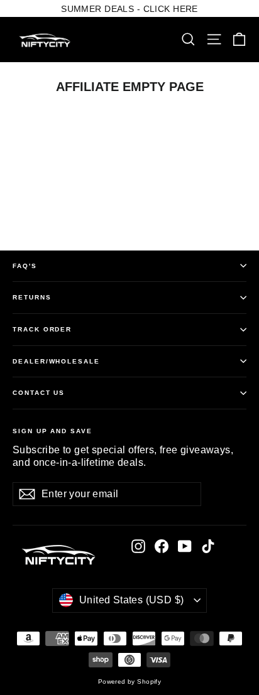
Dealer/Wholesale (56, 361)
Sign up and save (52, 431)
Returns (32, 297)
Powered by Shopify (130, 681)
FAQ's (25, 265)
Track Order (42, 329)
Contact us (39, 392)
